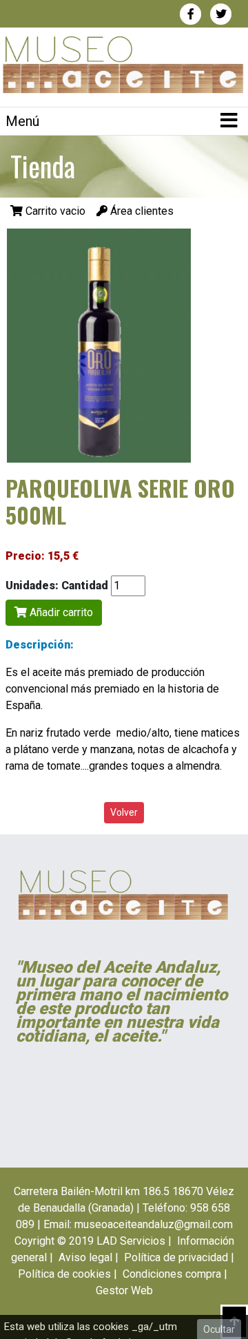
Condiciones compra (172, 1273)
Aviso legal (85, 1257)
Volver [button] (124, 812)
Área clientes (140, 211)
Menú (22, 121)
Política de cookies (64, 1273)
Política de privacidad (176, 1257)
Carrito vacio (55, 211)
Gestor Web (124, 1290)
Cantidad (84, 585)
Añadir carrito (60, 612)
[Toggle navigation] (228, 121)
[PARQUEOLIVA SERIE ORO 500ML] (99, 344)
